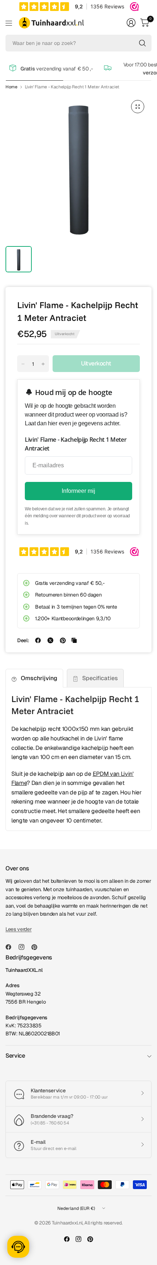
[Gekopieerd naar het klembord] (74, 640)
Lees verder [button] (18, 929)
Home (11, 87)
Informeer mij (78, 491)
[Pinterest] (37, 947)
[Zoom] (137, 106)
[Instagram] (24, 947)
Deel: (23, 640)
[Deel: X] (50, 640)
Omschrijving (39, 678)
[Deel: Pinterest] (63, 640)
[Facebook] (11, 947)
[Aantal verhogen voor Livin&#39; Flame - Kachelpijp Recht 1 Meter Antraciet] (43, 364)
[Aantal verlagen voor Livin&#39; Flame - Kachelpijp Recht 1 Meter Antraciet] (23, 364)
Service (15, 1055)
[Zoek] (142, 43)
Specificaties (100, 678)
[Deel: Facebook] (38, 640)
